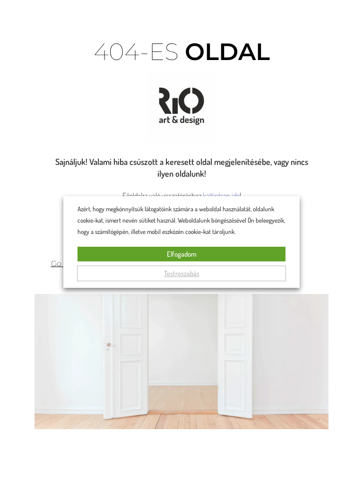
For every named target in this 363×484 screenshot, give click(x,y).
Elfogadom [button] (182, 254)
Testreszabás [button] (181, 273)
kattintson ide (221, 195)
